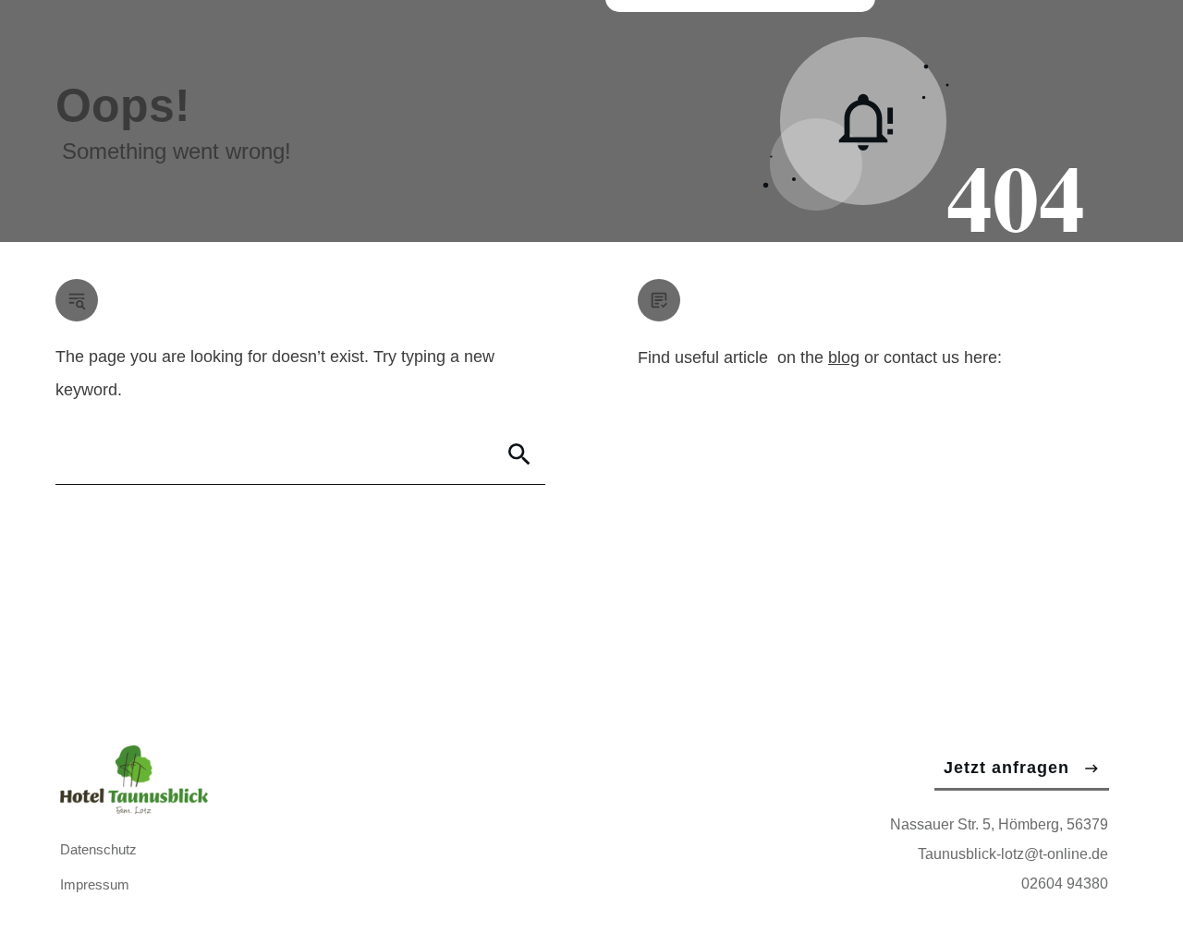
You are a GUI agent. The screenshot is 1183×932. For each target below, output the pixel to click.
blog (844, 357)
